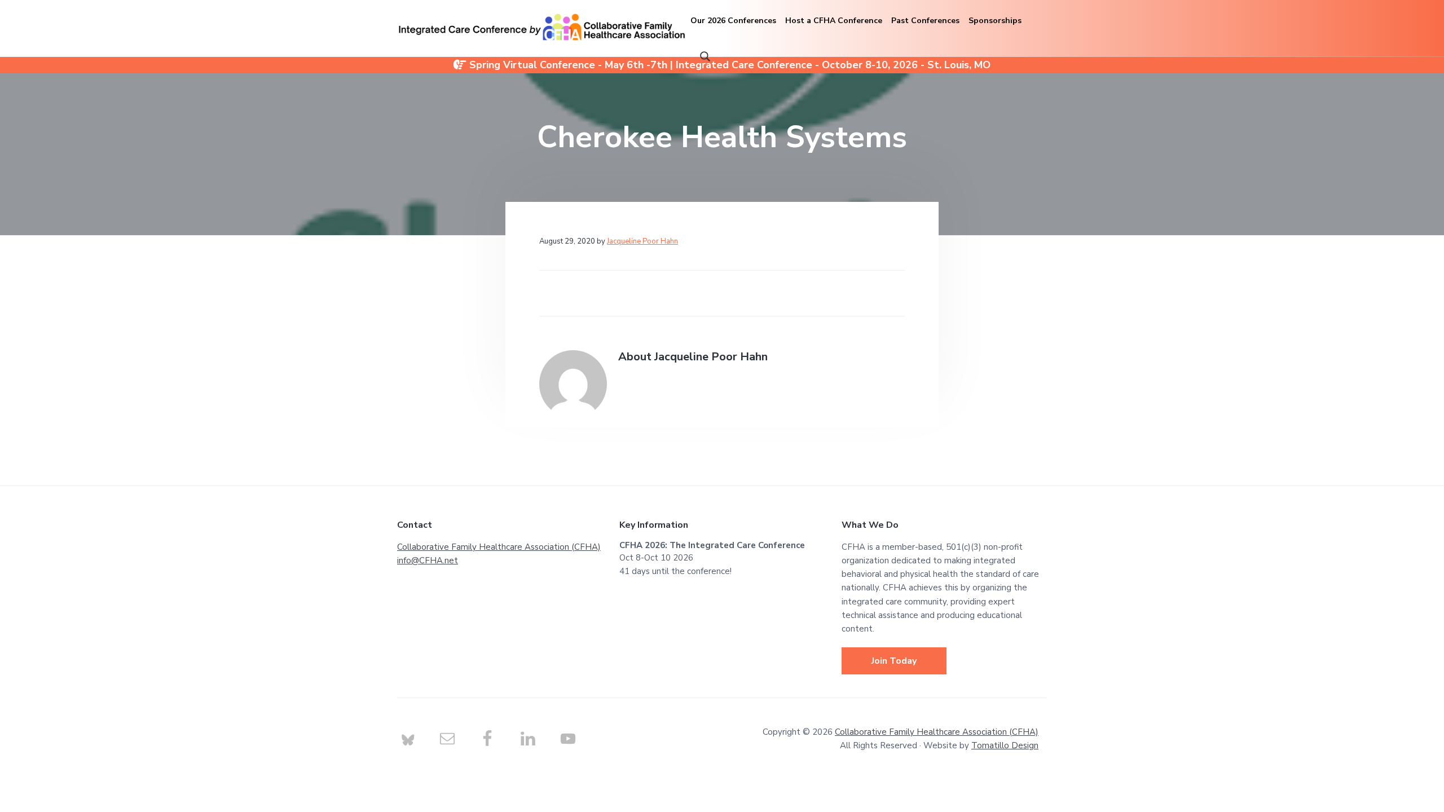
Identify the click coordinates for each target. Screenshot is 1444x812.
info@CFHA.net (427, 560)
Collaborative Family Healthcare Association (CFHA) (499, 547)
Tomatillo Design (1004, 745)
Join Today (894, 661)
